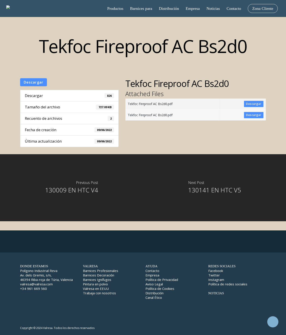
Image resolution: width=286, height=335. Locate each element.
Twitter (214, 275)
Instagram (216, 279)
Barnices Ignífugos (97, 279)
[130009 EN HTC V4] (71, 187)
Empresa (152, 275)
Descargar (33, 82)
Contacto (152, 270)
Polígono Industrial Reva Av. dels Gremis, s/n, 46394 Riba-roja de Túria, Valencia (46, 275)
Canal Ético (153, 297)
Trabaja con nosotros (99, 293)
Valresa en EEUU (96, 288)
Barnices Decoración (98, 275)
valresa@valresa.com (36, 284)
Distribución (154, 293)
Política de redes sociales (227, 284)
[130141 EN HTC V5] (214, 187)
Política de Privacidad (161, 279)
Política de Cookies (159, 288)
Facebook (215, 270)
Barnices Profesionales (100, 270)
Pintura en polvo (95, 284)
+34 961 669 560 (33, 288)
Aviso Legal (154, 284)
